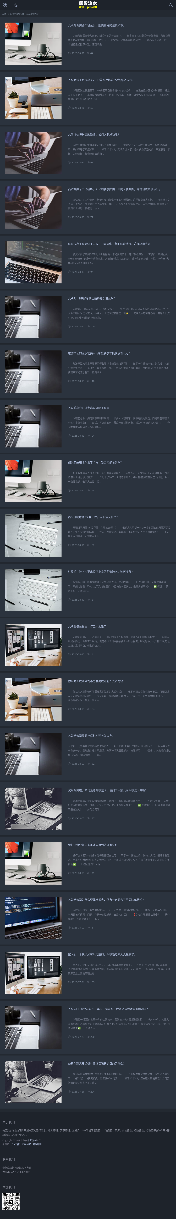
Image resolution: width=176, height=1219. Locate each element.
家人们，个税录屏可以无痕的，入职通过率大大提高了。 (102, 954)
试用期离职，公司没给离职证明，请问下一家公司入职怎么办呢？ (108, 790)
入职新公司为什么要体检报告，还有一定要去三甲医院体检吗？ (106, 900)
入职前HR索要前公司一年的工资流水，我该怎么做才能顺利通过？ (108, 1009)
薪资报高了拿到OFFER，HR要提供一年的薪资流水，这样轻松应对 (109, 244)
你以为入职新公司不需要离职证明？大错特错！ (97, 681)
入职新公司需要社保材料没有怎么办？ (91, 736)
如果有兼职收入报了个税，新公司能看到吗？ (95, 462)
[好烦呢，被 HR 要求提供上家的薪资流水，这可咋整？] (33, 591)
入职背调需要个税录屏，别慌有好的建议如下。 (97, 25)
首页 (4, 14)
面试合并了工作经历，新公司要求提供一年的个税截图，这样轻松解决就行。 (115, 189)
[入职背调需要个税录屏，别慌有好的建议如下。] (33, 45)
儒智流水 (31, 1140)
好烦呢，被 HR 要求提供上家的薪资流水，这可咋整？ (101, 572)
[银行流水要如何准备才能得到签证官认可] (33, 865)
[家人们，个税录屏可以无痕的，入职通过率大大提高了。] (33, 974)
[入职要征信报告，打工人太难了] (33, 646)
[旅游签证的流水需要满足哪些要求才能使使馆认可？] (33, 373)
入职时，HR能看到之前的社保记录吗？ (92, 298)
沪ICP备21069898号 (21, 1144)
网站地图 (37, 1144)
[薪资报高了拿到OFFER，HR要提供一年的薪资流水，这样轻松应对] (33, 263)
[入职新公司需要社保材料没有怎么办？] (33, 755)
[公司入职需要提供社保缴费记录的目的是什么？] (33, 1083)
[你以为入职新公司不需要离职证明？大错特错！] (33, 701)
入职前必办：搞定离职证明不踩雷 (88, 408)
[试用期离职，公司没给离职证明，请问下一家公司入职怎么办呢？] (33, 810)
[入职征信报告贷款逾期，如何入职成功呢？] (33, 154)
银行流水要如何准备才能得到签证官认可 (93, 845)
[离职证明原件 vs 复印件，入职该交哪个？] (33, 537)
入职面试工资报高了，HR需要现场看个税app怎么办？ (101, 80)
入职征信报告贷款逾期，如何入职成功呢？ (94, 134)
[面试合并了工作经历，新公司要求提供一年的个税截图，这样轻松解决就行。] (33, 209)
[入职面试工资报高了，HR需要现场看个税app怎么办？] (33, 100)
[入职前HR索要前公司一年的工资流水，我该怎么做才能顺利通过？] (33, 1029)
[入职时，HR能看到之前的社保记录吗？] (33, 318)
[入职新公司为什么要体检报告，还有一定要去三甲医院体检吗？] (33, 919)
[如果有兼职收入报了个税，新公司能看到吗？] (33, 482)
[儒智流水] (88, 8)
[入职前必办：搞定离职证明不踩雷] (33, 427)
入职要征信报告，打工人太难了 (87, 626)
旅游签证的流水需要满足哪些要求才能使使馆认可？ (99, 353)
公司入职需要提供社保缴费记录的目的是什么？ (97, 1063)
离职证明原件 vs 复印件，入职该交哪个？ (93, 517)
